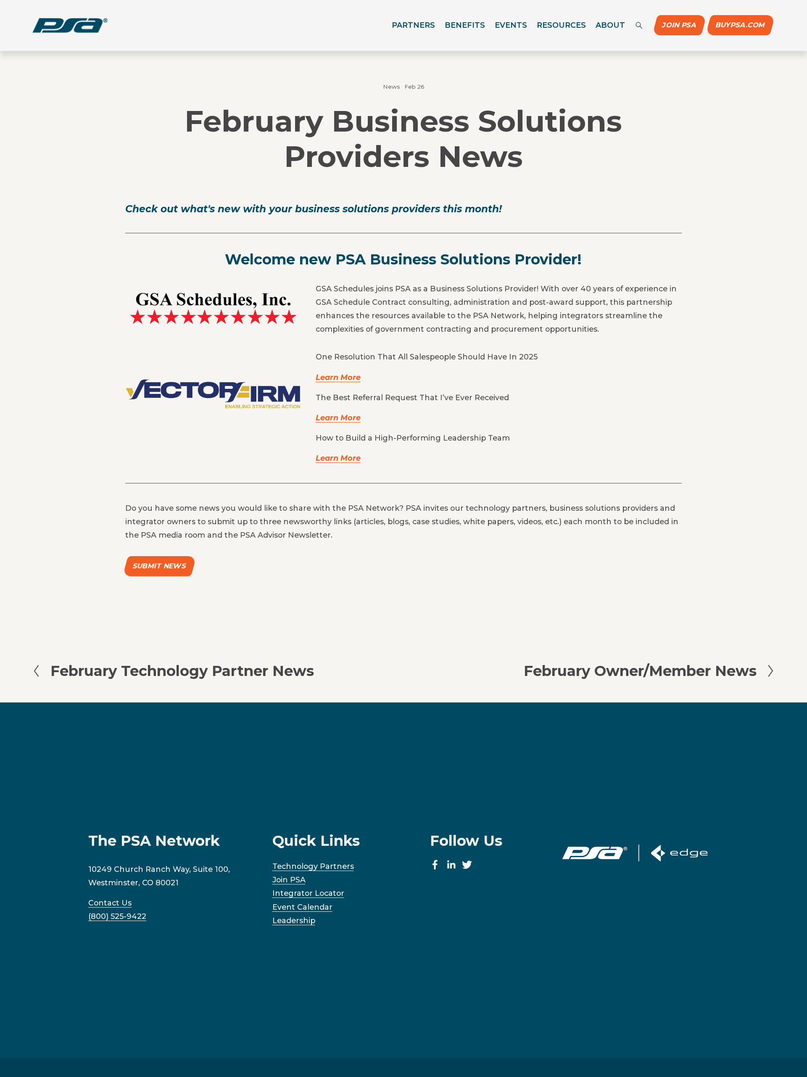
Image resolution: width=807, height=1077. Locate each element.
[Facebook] (435, 865)
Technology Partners (313, 866)
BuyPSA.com (740, 25)
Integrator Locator (308, 893)
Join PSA (679, 25)
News (391, 86)
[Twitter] (467, 865)
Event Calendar (302, 907)
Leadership (293, 920)
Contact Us (110, 902)
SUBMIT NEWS (159, 566)
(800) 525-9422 (117, 916)
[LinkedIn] (451, 865)
